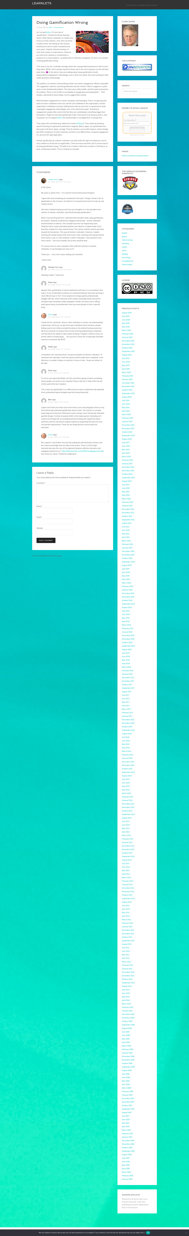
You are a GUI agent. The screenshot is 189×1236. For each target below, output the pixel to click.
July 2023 (125, 442)
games (124, 236)
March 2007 (126, 1130)
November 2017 (128, 681)
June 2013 (126, 867)
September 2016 (128, 730)
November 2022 (128, 471)
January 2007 (127, 1137)
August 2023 (127, 439)
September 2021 (128, 520)
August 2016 (127, 734)
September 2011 (128, 941)
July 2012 (125, 906)
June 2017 (126, 699)
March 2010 (126, 1004)
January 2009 (127, 1053)
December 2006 (128, 1141)
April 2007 (126, 1126)
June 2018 (126, 656)
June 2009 (126, 1035)
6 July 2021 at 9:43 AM (58, 373)
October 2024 (127, 390)
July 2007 (125, 1116)
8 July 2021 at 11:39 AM (58, 437)
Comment (41, 483)
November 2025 (128, 344)
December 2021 (128, 509)
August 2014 (127, 818)
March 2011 (126, 962)
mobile (124, 247)
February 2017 (127, 713)
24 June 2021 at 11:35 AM (59, 317)
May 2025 (126, 365)
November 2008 (128, 1060)
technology (126, 257)
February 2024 (127, 418)
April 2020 (126, 579)
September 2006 (128, 1151)
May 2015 (126, 786)
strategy (125, 254)
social (124, 250)
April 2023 (126, 453)
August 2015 (127, 776)
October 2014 (127, 811)
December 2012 (128, 888)
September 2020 (128, 562)
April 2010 (126, 1000)
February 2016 (127, 755)
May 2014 (126, 828)
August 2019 (127, 607)
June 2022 (126, 488)
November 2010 (128, 976)
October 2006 (127, 1148)
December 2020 (128, 551)
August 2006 (127, 1155)
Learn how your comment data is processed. (80, 556)
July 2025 (125, 358)
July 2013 (125, 863)
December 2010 (128, 972)
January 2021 (127, 548)
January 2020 (127, 590)
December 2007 (128, 1098)
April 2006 (126, 1169)
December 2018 (128, 635)
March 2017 (126, 709)
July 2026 (125, 316)
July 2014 (125, 821)
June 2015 (126, 783)
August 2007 (127, 1112)
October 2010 (127, 979)
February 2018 (127, 670)
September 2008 (128, 1067)
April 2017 (126, 706)
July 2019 (125, 611)
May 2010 (126, 997)
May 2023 (126, 450)
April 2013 (126, 874)
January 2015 (127, 800)
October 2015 (127, 769)
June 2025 (126, 362)
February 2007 (127, 1133)
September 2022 (128, 478)
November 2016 (128, 723)
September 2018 (128, 646)
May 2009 (126, 1039)
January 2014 (127, 842)
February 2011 (127, 965)
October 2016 (127, 727)
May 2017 (126, 702)
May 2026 (126, 323)
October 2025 (127, 348)
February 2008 (127, 1091)
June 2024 (126, 404)
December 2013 (128, 846)
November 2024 (128, 386)
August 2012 (127, 902)
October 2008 (127, 1063)
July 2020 (125, 569)
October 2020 (127, 558)
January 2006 (127, 1179)
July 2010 (125, 990)
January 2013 (127, 884)
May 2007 (126, 1123)
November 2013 (128, 849)
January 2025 (127, 379)
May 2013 (126, 870)
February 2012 (127, 923)
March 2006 (126, 1172)
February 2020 (127, 586)
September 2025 (128, 351)
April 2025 (126, 369)
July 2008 (125, 1074)
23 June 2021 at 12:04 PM (59, 269)
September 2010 (128, 983)
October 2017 (127, 685)
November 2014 (128, 807)
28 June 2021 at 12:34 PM (59, 349)
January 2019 (127, 632)
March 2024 (126, 414)
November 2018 (128, 639)
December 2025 (128, 341)
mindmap (125, 243)
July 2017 (125, 695)
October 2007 (127, 1105)
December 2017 (128, 678)
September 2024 (128, 393)
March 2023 (126, 457)
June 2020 (126, 572)
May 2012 (126, 913)
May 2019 (126, 618)
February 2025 (127, 376)
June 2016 (126, 741)
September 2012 (128, 898)
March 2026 (126, 330)
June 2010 (126, 993)
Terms (136, 135)
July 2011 (125, 948)
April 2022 (126, 495)
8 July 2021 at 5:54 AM (58, 402)
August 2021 (127, 523)
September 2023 (128, 435)
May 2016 (126, 744)
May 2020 (126, 576)
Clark (50, 314)
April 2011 (126, 958)
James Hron (53, 179)
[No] (186, 1233)
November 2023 (128, 428)
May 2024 (126, 407)
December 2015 (128, 762)
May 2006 (126, 1165)
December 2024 (128, 383)
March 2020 (126, 583)
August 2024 (127, 397)
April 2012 (126, 916)
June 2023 (126, 446)
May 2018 (126, 660)
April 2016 (126, 748)
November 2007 (128, 1102)
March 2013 (126, 877)
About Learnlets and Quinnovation (135, 156)
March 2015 (126, 793)
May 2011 (125, 955)
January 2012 (127, 927)
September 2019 (128, 604)
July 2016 (125, 737)
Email (39, 517)
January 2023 (127, 464)
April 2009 (126, 1042)
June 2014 (126, 825)
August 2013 (127, 860)
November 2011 (128, 934)
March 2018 (126, 667)
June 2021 (126, 530)
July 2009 (125, 1032)
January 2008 (127, 1095)
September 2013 (128, 856)
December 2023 (128, 425)
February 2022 (127, 502)
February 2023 (127, 460)
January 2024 (127, 421)
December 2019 (128, 593)
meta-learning (127, 240)
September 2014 (128, 814)
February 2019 (127, 628)
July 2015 (125, 779)
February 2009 (127, 1049)
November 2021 (128, 513)
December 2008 (128, 1056)
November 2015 (128, 765)
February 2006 (127, 1176)
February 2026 (127, 334)
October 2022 (127, 474)
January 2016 (127, 758)
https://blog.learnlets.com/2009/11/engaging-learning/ (82, 451)
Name (39, 506)
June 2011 (126, 951)
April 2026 (126, 327)
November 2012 (128, 891)
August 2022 (127, 481)
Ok (148, 1232)
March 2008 (126, 1088)
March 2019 (126, 625)
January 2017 (127, 716)
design (124, 233)
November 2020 (128, 555)
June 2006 (126, 1162)
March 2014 (126, 835)
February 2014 (127, 839)
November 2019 (128, 597)
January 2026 (127, 337)
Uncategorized (127, 261)
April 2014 (126, 832)
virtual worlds (127, 264)
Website (40, 528)
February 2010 (127, 1007)
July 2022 (125, 485)
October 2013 (127, 853)
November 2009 (128, 1018)
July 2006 (125, 1158)
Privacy (142, 135)
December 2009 (128, 1014)
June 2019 (126, 614)
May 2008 (126, 1081)
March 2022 (126, 499)
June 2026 (126, 320)
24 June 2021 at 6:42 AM (59, 285)
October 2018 (127, 642)
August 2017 (127, 692)
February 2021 (127, 544)
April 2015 (126, 790)
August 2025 (127, 355)
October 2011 (127, 937)
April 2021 (126, 537)
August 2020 (127, 565)
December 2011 (128, 930)
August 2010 (127, 986)
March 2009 (126, 1046)
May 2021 (126, 534)
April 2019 (126, 621)
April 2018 (126, 663)
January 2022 (127, 506)
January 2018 (127, 674)
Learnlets (41, 3)
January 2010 (127, 1011)
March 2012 (126, 920)
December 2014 (128, 804)
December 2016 (128, 720)
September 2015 (128, 772)
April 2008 (126, 1084)
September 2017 (128, 688)
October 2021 (127, 516)
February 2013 (127, 881)
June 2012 (126, 909)
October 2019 (127, 600)
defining (79, 123)
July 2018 (125, 653)
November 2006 (128, 1144)
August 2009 (127, 1028)
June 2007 (126, 1119)
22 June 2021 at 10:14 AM (59, 182)
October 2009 (127, 1021)
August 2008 (127, 1070)
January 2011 (127, 969)
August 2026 (127, 313)
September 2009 (128, 1025)
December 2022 (128, 467)
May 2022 (126, 492)
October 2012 (127, 895)
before (48, 32)
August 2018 (127, 649)
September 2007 (128, 1109)
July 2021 (125, 527)
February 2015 (127, 797)
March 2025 (126, 372)
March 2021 (126, 541)
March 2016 (126, 751)
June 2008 (126, 1077)
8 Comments (59, 27)
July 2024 (125, 400)
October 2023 (127, 432)
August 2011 (127, 944)
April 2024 (126, 411)
